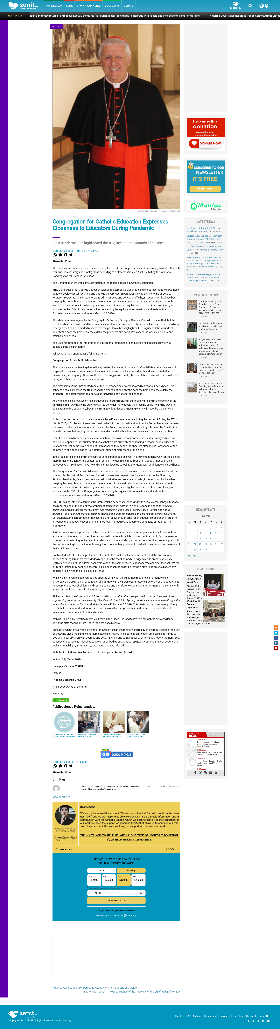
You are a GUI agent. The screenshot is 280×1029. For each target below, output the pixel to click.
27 (189, 550)
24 (211, 544)
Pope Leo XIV (54, 5)
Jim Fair (81, 251)
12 (222, 533)
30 (205, 550)
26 (222, 544)
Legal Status (237, 1016)
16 (205, 538)
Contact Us (263, 1016)
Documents (112, 5)
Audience (197, 1016)
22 (200, 544)
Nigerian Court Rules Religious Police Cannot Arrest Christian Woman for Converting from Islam (171, 15)
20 (189, 544)
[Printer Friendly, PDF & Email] (60, 700)
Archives (57, 26)
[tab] (196, 734)
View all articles (61, 796)
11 (216, 533)
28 (195, 550)
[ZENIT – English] (26, 5)
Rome (69, 5)
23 (205, 544)
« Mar (189, 556)
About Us (179, 1016)
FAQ (188, 1016)
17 (211, 538)
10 (211, 533)
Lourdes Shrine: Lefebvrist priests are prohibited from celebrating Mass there (211, 326)
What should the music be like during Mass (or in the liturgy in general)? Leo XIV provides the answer (211, 368)
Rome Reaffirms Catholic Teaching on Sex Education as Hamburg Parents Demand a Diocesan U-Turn (211, 387)
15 (200, 538)
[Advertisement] (116, 959)
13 (189, 538)
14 (195, 538)
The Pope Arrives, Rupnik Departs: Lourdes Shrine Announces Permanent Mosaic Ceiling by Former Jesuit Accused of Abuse (210, 307)
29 (200, 550)
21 (195, 544)
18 (216, 538)
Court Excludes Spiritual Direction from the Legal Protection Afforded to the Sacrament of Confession (204, 239)
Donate (128, 5)
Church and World (89, 5)
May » (195, 556)
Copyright (251, 1016)
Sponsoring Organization (216, 1016)
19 (222, 538)
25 (216, 544)
